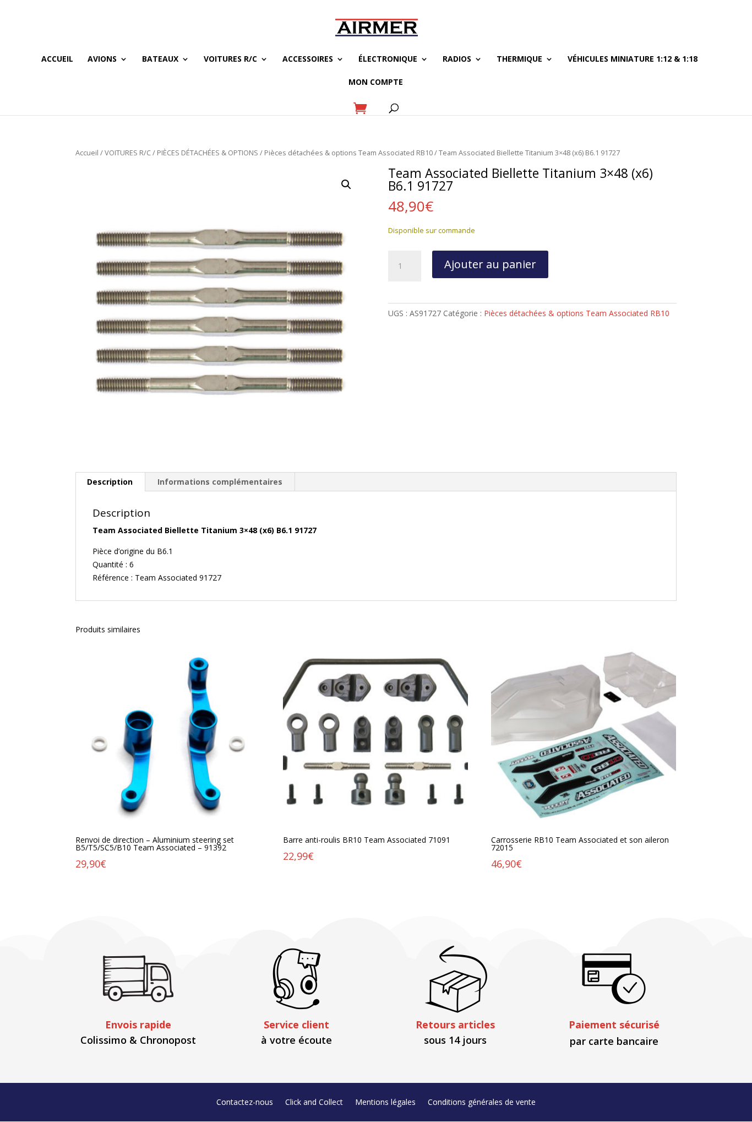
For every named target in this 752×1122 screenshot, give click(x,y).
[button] (346, 184)
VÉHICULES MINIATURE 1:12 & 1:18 (632, 59)
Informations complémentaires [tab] (219, 481)
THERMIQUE (519, 59)
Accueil (87, 153)
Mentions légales (385, 1102)
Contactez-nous (244, 1102)
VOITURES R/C (230, 59)
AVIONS (102, 59)
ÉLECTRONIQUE (387, 59)
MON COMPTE (375, 82)
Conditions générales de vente (482, 1102)
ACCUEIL (57, 59)
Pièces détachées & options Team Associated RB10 (348, 153)
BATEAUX (160, 59)
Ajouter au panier (490, 264)
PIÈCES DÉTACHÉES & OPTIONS (207, 153)
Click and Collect (314, 1102)
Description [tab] (110, 481)
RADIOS (457, 59)
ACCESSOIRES (307, 59)
